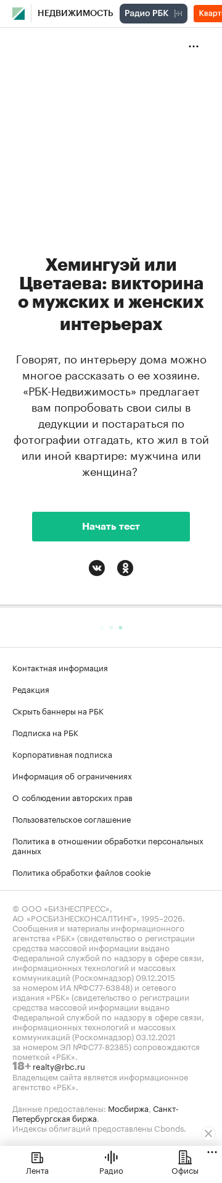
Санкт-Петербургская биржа (95, 1112)
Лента (37, 1169)
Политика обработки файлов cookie (81, 871)
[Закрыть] (208, 1133)
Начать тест (111, 527)
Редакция (30, 688)
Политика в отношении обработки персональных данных (108, 845)
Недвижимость (75, 13)
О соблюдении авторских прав (72, 797)
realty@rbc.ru (59, 1065)
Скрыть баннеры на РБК (58, 710)
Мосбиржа (128, 1107)
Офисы (185, 1169)
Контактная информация (60, 667)
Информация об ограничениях (72, 775)
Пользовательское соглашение (71, 818)
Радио (111, 1169)
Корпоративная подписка (62, 753)
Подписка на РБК (45, 732)
